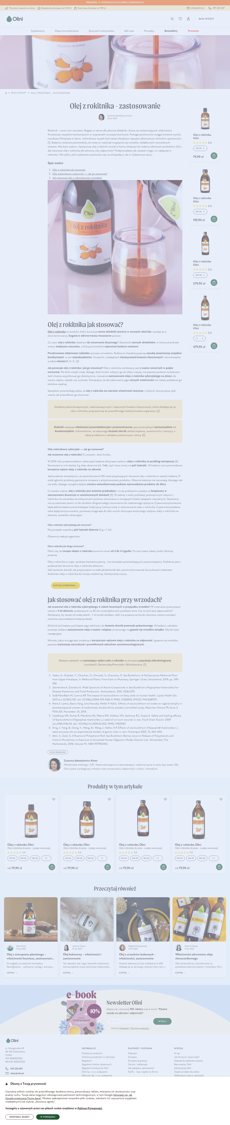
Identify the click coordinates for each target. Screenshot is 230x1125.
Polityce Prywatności (89, 1108)
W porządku (47, 1117)
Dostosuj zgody (19, 1117)
